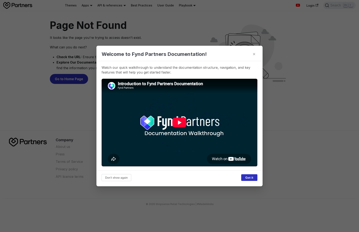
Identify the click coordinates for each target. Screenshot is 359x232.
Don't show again (116, 177)
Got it (249, 177)
